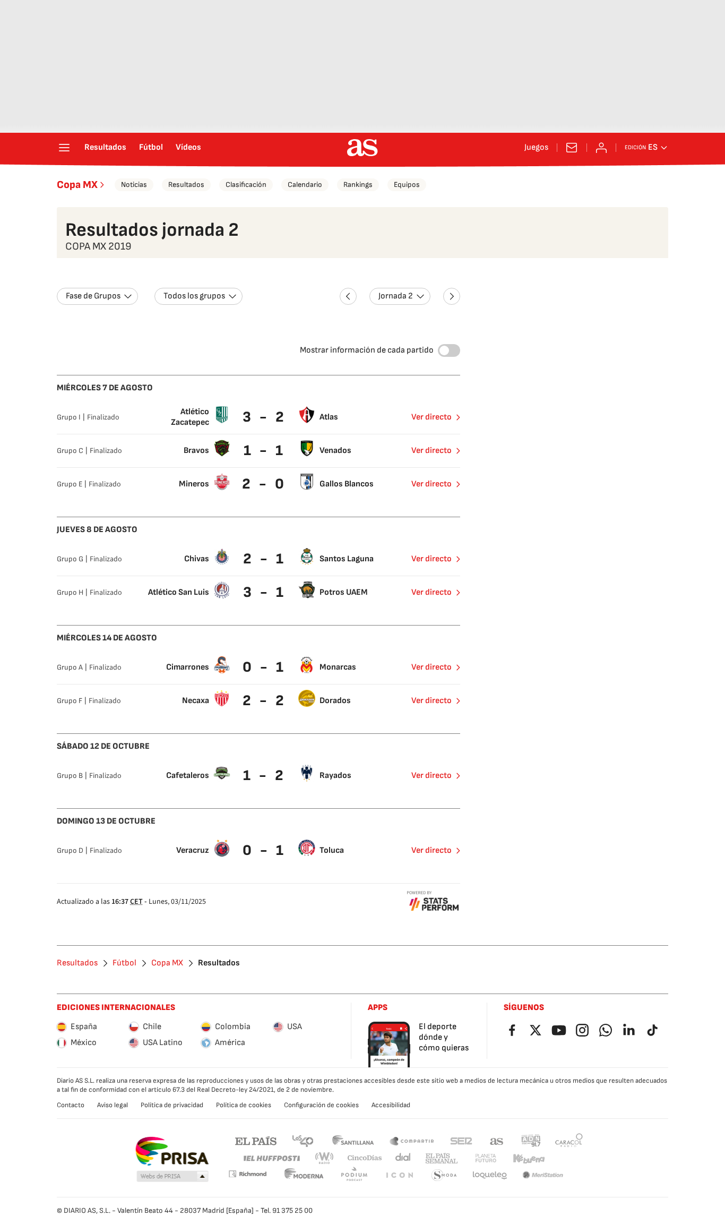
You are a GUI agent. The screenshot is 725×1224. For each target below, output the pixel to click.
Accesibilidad (391, 1105)
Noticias (134, 184)
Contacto (70, 1105)
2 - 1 (264, 559)
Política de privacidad (172, 1105)
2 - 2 (265, 700)
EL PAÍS (255, 1140)
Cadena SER (461, 1140)
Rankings (358, 184)
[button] (172, 1176)
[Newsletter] (571, 147)
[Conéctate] (601, 147)
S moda (444, 1175)
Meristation (543, 1175)
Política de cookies (243, 1105)
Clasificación (246, 184)
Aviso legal (112, 1105)
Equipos (407, 184)
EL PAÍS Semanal (441, 1158)
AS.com (497, 1140)
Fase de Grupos (93, 296)
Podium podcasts (354, 1175)
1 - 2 (264, 775)
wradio (324, 1158)
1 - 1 (265, 450)
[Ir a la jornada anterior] (348, 296)
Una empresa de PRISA (171, 1151)
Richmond (247, 1173)
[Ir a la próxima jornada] (451, 296)
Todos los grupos (194, 296)
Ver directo (431, 417)
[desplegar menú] (64, 147)
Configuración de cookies (321, 1105)
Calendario (305, 184)
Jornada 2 (395, 296)
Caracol (569, 1140)
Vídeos (188, 147)
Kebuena (528, 1158)
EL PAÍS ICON (399, 1175)
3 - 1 (264, 592)
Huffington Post (271, 1158)
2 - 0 (264, 484)
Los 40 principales (302, 1140)
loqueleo (490, 1175)
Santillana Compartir (411, 1140)
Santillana (352, 1140)
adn (531, 1140)
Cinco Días (365, 1158)
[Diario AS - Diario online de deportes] (362, 147)
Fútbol (151, 147)
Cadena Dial (403, 1158)
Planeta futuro (485, 1158)
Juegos (536, 147)
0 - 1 (264, 667)
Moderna (304, 1175)
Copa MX (77, 184)
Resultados (105, 147)
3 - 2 (265, 417)
